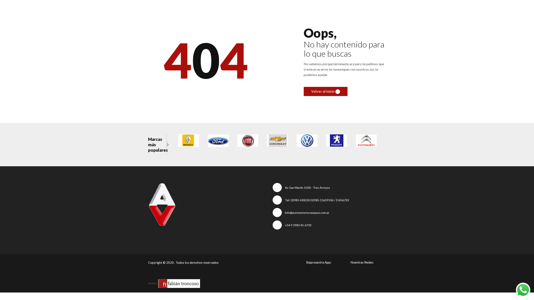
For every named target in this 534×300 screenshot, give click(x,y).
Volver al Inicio (323, 91)
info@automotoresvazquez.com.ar (307, 212)
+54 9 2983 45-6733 (298, 225)
